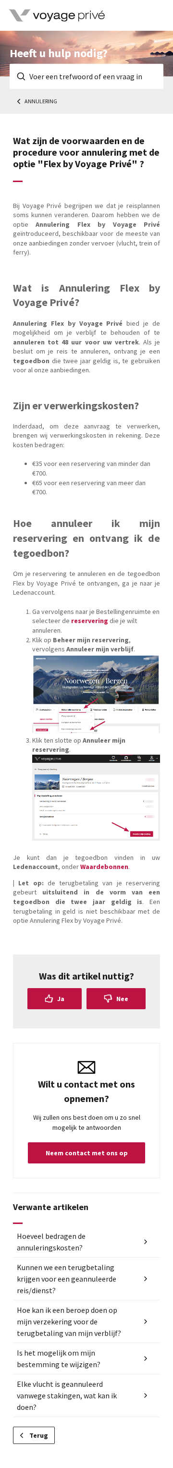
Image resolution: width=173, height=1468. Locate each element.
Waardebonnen (104, 866)
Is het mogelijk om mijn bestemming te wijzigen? (58, 1358)
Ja (60, 998)
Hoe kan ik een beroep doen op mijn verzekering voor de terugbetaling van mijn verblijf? (69, 1321)
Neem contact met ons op (87, 1153)
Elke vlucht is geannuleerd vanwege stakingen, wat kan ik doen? (67, 1395)
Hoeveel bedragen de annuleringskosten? (51, 1241)
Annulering (41, 101)
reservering (89, 620)
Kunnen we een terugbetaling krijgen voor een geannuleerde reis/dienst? (66, 1278)
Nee (122, 998)
